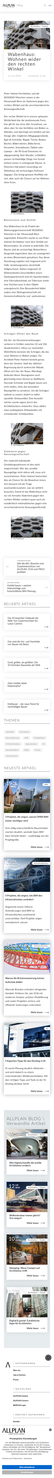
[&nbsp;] (8, 567)
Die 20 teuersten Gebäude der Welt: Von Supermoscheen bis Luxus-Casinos (23, 621)
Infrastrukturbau (13, 744)
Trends (45, 26)
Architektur (35, 26)
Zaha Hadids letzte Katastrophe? (17, 684)
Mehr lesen (37, 847)
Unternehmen (11, 756)
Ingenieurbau (31, 744)
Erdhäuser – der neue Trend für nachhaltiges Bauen (23, 705)
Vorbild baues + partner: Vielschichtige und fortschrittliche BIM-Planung (21, 588)
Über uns (16, 1370)
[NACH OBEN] (48, 1358)
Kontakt (16, 1422)
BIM (26, 738)
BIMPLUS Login (19, 1405)
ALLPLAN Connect (20, 1401)
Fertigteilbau (39, 738)
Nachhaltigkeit (12, 750)
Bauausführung (12, 738)
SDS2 (26, 750)
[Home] (9, 6)
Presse (16, 1380)
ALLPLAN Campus (20, 1396)
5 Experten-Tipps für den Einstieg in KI (25, 1061)
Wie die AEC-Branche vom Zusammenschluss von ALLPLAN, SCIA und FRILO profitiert (31, 567)
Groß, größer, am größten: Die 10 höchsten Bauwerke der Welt (24, 663)
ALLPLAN (10, 732)
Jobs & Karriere (19, 1375)
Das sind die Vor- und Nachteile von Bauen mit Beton (24, 643)
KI (44, 744)
